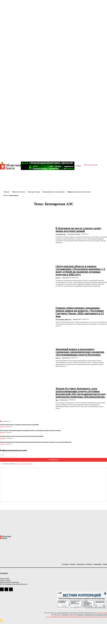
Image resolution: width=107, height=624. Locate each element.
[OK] (11, 589)
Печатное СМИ (4, 578)
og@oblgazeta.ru (72, 615)
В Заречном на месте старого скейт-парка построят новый (79, 229)
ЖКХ (57, 400)
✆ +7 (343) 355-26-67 (56, 615)
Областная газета (66, 277)
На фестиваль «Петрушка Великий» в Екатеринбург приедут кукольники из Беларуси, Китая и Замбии (30, 430)
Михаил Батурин (77, 319)
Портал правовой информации (9, 582)
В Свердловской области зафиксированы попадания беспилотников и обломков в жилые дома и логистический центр (36, 442)
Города (58, 278)
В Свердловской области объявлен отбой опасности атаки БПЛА (19, 424)
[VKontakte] (6, 589)
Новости (2, 426)
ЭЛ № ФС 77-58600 (102, 612)
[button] (77, 166)
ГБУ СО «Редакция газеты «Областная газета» (14, 584)
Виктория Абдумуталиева (74, 234)
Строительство (61, 234)
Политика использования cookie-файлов (77, 617)
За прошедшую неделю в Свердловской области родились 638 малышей (21, 436)
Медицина (3, 438)
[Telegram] (2, 589)
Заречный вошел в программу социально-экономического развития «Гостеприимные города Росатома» (80, 351)
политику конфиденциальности (24, 463)
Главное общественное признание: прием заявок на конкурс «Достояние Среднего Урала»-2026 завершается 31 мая (80, 312)
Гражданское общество (63, 319)
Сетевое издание (5, 580)
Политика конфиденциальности (55, 617)
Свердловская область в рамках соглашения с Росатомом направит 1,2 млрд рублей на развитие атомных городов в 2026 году (80, 270)
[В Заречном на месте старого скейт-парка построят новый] (27, 235)
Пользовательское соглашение (98, 617)
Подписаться (53, 459)
